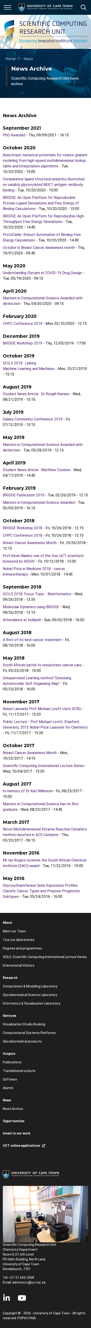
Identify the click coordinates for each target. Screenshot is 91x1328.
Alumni (8, 1088)
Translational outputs (19, 1071)
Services (9, 1016)
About (7, 922)
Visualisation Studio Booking (24, 1024)
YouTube (22, 1297)
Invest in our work (16, 1133)
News (28, 59)
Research (10, 978)
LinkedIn (6, 1297)
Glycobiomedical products (22, 1041)
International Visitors (18, 965)
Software (10, 1079)
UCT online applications (21, 1145)
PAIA (32, 1318)
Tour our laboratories (18, 940)
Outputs (9, 1054)
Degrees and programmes (22, 948)
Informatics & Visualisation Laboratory (31, 1003)
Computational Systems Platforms (29, 1033)
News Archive (13, 1109)
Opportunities (13, 1121)
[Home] (31, 1174)
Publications (12, 1062)
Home (10, 59)
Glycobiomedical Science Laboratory (30, 995)
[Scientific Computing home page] (47, 32)
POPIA (22, 1318)
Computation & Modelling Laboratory (30, 986)
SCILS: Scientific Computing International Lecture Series (45, 957)
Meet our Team (14, 931)
